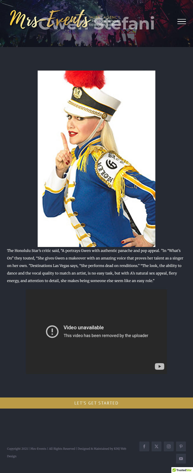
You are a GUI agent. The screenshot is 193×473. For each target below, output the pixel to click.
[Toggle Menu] (182, 21)
